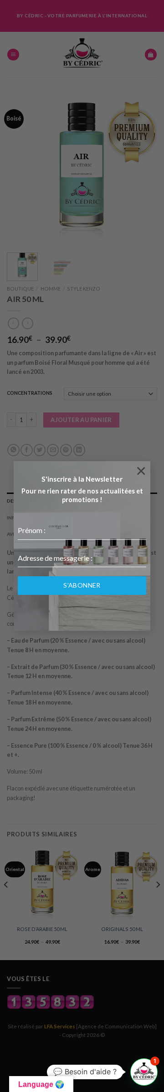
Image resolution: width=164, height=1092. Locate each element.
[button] (144, 1072)
